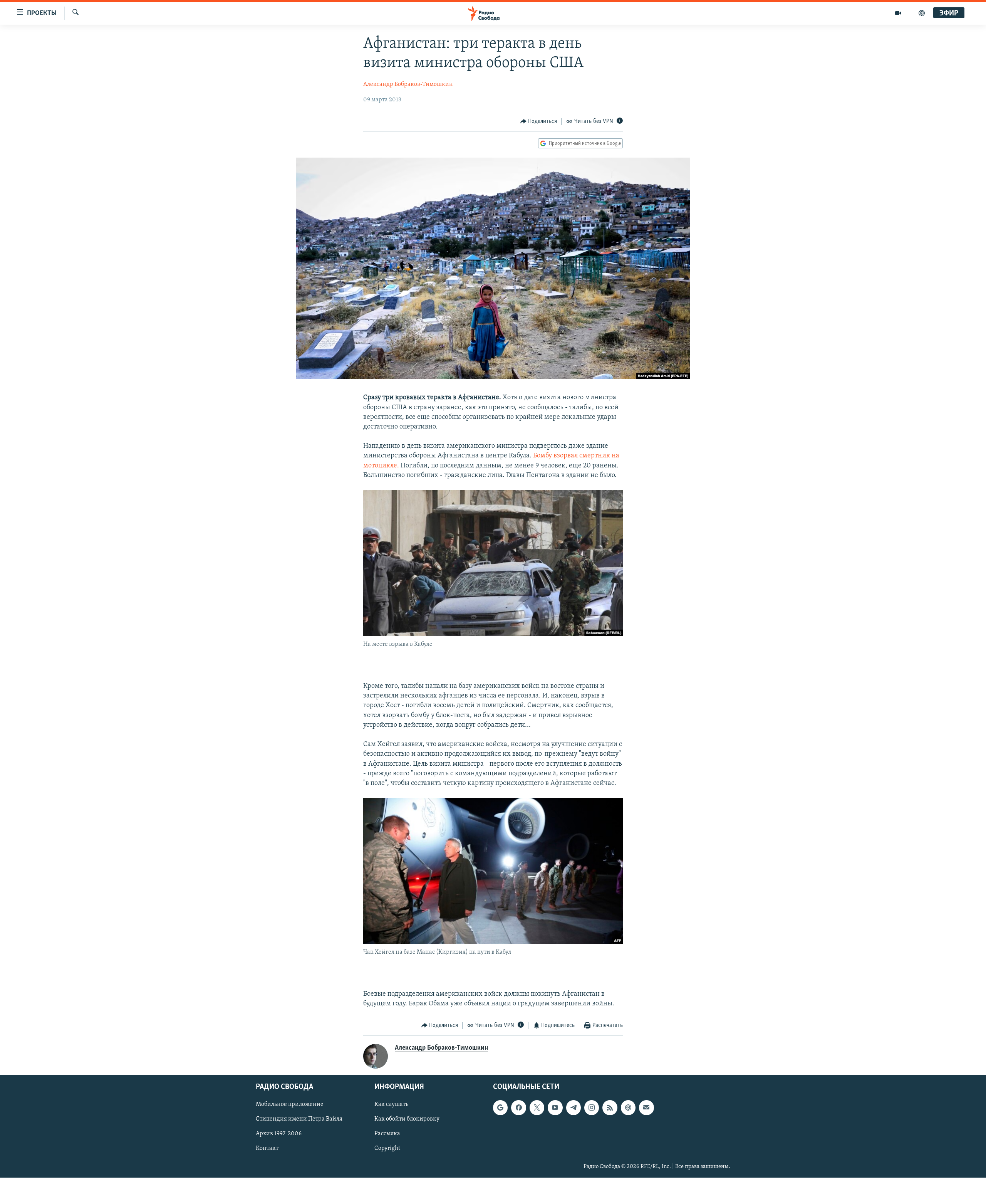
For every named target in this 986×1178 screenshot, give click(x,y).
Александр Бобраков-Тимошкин (408, 84)
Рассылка (387, 1134)
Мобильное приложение (290, 1104)
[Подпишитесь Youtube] (555, 1107)
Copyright (387, 1148)
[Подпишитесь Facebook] (518, 1107)
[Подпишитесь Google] (500, 1107)
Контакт (267, 1148)
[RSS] (609, 1107)
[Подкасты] (628, 1107)
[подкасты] (921, 13)
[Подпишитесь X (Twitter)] (537, 1107)
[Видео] (898, 13)
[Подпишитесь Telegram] (573, 1107)
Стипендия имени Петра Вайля (299, 1119)
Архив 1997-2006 (279, 1134)
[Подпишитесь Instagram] (591, 1107)
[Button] (538, 121)
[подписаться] (646, 1107)
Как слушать (391, 1104)
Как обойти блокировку (406, 1119)
